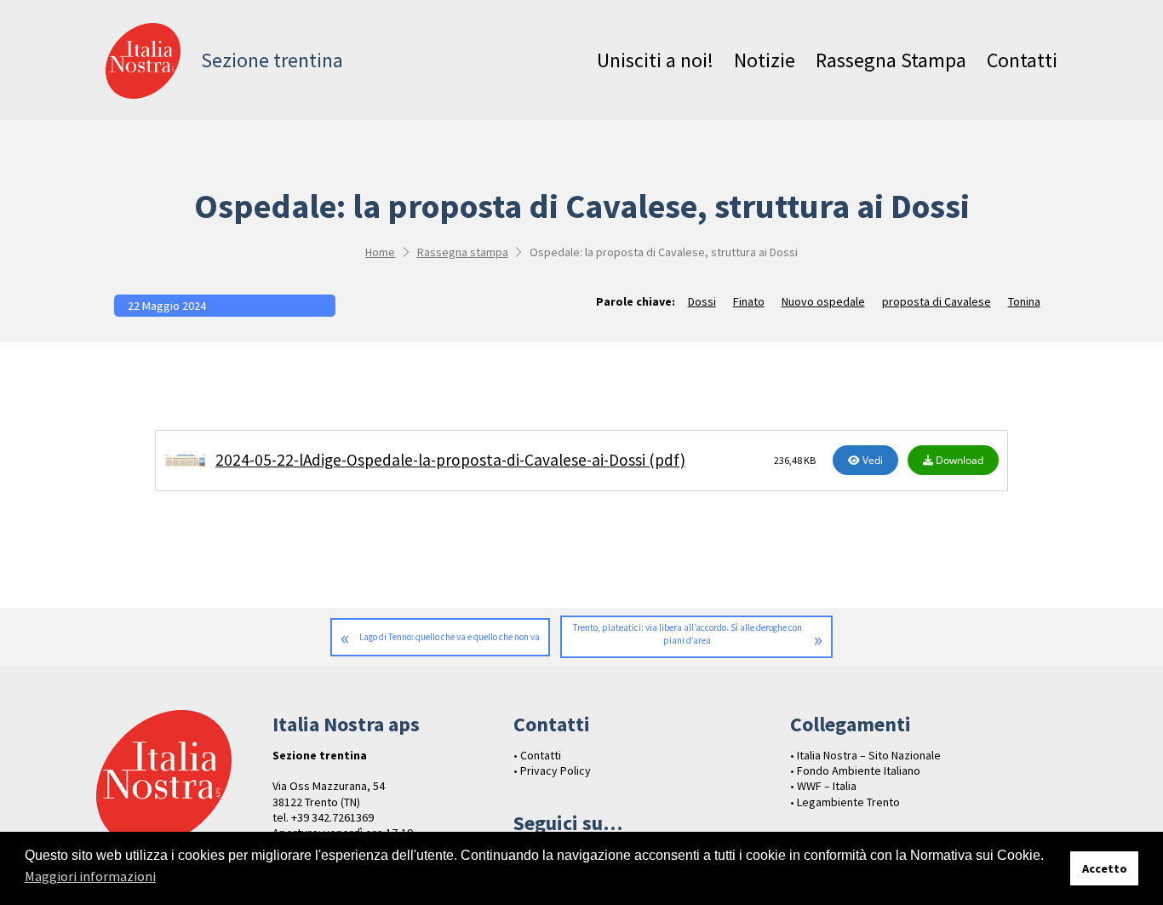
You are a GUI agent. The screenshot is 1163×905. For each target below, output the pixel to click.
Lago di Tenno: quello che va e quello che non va (449, 637)
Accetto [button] (1104, 868)
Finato (749, 301)
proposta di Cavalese (936, 301)
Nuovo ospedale (823, 301)
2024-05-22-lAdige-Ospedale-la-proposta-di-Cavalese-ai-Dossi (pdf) (450, 460)
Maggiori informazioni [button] (90, 876)
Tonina (1024, 301)
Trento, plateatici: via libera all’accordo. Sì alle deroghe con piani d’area (687, 633)
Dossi (702, 301)
